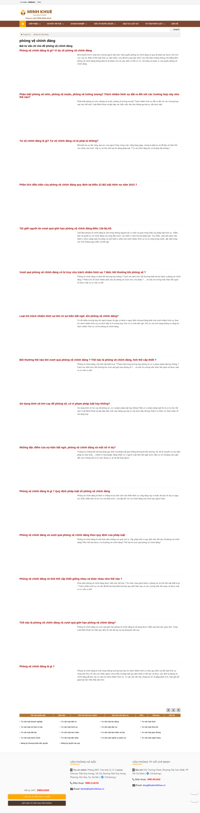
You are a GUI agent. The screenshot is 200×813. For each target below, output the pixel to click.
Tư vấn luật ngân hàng (151, 738)
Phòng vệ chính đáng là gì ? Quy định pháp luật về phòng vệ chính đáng (64, 491)
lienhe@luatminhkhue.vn (92, 789)
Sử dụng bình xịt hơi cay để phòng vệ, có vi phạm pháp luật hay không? (64, 403)
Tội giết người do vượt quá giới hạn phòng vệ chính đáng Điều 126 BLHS (65, 228)
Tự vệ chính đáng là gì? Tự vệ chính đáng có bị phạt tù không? (58, 140)
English (176, 29)
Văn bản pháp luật (38, 715)
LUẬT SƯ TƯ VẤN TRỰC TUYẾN (37, 797)
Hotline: (28, 2)
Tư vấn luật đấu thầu (69, 738)
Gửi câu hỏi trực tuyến (87, 715)
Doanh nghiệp (78, 24)
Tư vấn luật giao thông (151, 732)
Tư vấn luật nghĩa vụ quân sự (113, 738)
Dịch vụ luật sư (131, 24)
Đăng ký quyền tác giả (70, 743)
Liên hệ (172, 715)
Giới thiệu (34, 24)
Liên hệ (174, 24)
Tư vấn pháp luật (154, 24)
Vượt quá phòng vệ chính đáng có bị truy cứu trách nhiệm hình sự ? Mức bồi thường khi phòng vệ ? (82, 272)
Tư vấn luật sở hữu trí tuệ (31, 727)
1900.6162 (43, 790)
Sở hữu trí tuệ (54, 24)
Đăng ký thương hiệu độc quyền (34, 743)
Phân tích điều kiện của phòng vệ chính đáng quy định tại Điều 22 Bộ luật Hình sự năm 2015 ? (78, 184)
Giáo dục (61, 715)
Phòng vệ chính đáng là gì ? (36, 666)
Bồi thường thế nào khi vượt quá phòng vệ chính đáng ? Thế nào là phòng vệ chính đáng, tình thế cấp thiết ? (87, 359)
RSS (39, 2)
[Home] (22, 24)
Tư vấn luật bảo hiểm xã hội (113, 732)
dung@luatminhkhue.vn (154, 785)
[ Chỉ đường (107, 777)
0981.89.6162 (153, 779)
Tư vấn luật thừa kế (150, 727)
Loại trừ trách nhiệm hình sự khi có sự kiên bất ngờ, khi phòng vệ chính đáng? (69, 316)
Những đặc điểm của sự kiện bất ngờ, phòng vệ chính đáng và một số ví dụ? (67, 447)
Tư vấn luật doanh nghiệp (31, 722)
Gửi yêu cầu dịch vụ (120, 715)
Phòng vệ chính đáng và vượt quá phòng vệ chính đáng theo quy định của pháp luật (72, 535)
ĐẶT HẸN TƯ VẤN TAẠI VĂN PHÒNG (37, 803)
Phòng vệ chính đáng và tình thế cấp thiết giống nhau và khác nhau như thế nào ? (70, 578)
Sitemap (155, 715)
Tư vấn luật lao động (110, 722)
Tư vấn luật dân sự (109, 727)
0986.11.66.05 (92, 783)
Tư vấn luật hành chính (30, 738)
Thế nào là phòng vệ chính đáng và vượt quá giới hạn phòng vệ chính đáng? (67, 622)
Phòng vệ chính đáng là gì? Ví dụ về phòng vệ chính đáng (55, 50)
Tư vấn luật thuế (148, 722)
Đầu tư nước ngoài (104, 24)
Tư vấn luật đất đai (29, 732)
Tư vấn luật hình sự (69, 727)
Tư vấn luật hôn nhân (70, 732)
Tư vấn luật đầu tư (69, 722)
